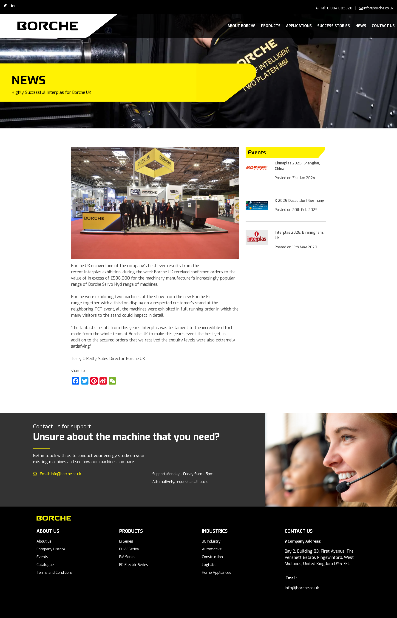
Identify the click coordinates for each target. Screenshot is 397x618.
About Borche (241, 25)
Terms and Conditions (55, 572)
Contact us (383, 25)
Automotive (212, 549)
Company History (51, 549)
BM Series (127, 556)
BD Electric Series (133, 564)
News (360, 25)
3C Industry (211, 541)
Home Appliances (216, 572)
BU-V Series (129, 549)
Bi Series (126, 541)
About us (44, 541)
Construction (212, 556)
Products (271, 25)
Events (42, 556)
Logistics (209, 564)
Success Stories (333, 25)
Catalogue (45, 564)
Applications (299, 25)
